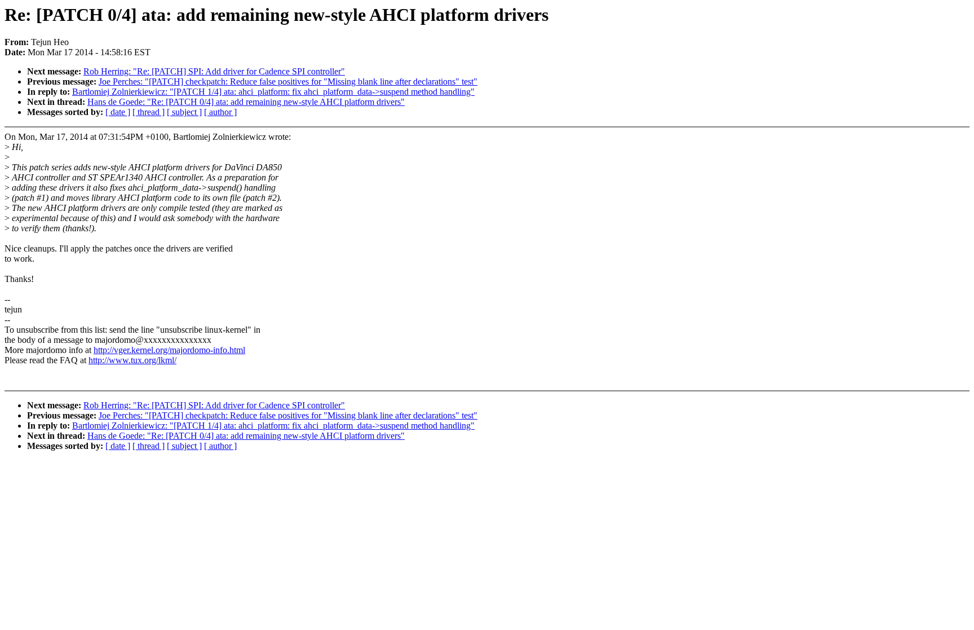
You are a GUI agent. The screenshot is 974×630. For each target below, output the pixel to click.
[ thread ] (148, 112)
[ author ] (220, 112)
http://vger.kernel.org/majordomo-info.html (169, 350)
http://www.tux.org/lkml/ (132, 360)
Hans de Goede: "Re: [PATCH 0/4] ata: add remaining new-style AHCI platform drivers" (246, 102)
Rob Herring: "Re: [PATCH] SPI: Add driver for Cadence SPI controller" (214, 71)
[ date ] (117, 112)
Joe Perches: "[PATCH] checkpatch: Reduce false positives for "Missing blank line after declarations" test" (288, 81)
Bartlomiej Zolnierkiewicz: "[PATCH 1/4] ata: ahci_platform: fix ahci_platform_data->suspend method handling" (273, 91)
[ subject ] (184, 112)
